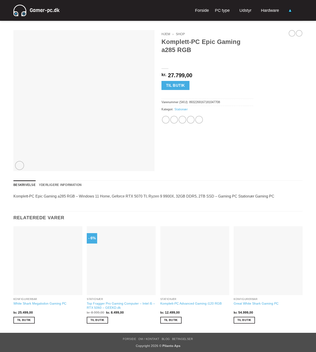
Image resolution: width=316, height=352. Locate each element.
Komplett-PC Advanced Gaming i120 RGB (191, 303)
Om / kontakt (148, 339)
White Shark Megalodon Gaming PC (39, 303)
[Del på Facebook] (166, 120)
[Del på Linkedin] (199, 120)
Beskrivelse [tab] (24, 185)
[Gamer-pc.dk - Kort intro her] (36, 10)
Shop (180, 34)
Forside (202, 10)
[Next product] (292, 33)
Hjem (165, 34)
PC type (222, 10)
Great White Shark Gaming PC (256, 303)
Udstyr (245, 10)
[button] (19, 165)
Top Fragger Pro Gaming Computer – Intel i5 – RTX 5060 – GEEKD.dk (121, 306)
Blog (166, 339)
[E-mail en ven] (182, 120)
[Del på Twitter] (174, 120)
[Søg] (300, 10)
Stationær (181, 109)
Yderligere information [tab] (60, 185)
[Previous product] (299, 33)
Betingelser (182, 339)
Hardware (270, 10)
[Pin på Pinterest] (191, 120)
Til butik (175, 85)
